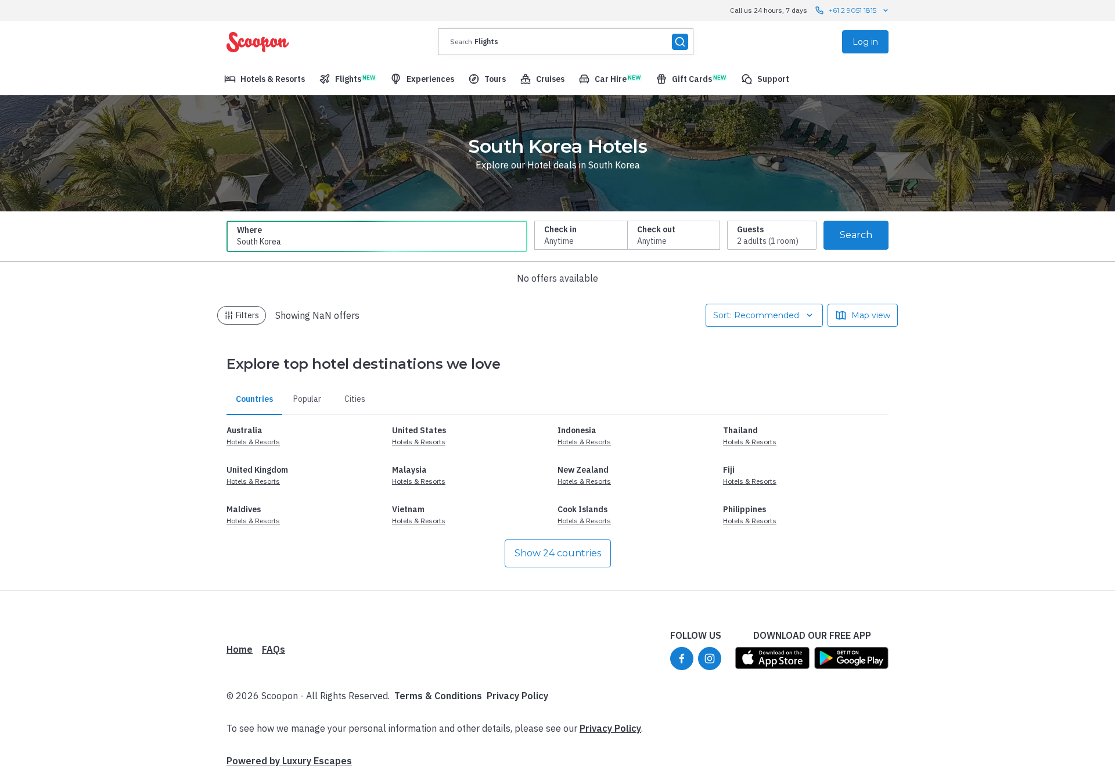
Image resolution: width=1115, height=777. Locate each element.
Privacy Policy (517, 696)
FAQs (273, 649)
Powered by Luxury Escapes (289, 761)
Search (856, 234)
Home (239, 649)
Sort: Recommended (756, 315)
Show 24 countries (558, 553)
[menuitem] (264, 79)
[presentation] (565, 42)
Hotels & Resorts (253, 441)
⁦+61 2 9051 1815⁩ (852, 10)
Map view (870, 315)
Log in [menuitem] (865, 42)
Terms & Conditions (438, 696)
